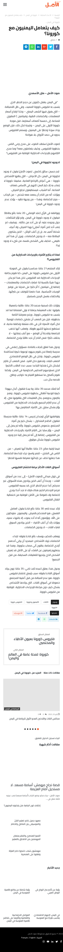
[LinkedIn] (52, 942)
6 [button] (25, 729)
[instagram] (44, 942)
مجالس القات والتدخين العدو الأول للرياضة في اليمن (34, 718)
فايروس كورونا (16, 602)
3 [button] (32, 729)
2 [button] (35, 729)
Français (24, 937)
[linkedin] (38, 47)
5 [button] (27, 729)
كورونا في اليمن (31, 15)
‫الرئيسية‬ (57, 15)
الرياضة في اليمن (12, 708)
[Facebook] (61, 942)
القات (45, 602)
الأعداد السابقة (45, 15)
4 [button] (30, 729)
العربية (39, 937)
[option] (31, 699)
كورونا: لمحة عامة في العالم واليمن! (28, 654)
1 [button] (38, 729)
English (32, 937)
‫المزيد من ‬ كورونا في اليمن (28, 673)
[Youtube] (48, 942)
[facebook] (56, 47)
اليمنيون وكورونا (32, 602)
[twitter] (50, 47)
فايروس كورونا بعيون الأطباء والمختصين (34, 639)
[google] (44, 47)
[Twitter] (57, 942)
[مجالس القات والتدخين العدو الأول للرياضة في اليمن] (31, 695)
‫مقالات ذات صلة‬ (52, 673)
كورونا (54, 607)
